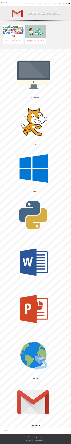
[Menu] (69, 3)
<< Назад (5, 430)
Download (45, 3)
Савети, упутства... (37, 3)
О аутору (65, 3)
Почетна (25, 3)
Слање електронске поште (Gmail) (35, 41)
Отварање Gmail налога (12, 40)
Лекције (30, 3)
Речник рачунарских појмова (55, 3)
